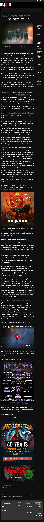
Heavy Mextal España (9, 15)
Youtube (19, 506)
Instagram (19, 503)
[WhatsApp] (11, 49)
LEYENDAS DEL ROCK (5, 487)
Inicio (2, 15)
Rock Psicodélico (29, 506)
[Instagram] (39, 1)
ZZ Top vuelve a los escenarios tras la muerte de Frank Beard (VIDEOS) (39, 27)
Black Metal (39, 508)
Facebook (19, 502)
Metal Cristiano (39, 515)
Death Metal (39, 513)
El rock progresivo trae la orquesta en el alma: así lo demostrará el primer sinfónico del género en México (39, 44)
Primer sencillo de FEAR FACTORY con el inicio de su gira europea (39, 65)
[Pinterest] (8, 49)
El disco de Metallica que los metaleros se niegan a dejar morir (39, 81)
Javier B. (3, 494)
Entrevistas (39, 56)
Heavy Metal (39, 506)
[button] (41, 11)
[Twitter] (41, 1)
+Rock (38, 47)
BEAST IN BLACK (7, 485)
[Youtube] (42, 1)
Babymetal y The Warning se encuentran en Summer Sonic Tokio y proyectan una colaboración (40, 34)
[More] (13, 49)
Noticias (38, 76)
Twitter (19, 505)
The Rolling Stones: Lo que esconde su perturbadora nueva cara (39, 73)
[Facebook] (37, 1)
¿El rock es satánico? (29, 512)
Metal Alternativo (39, 511)
